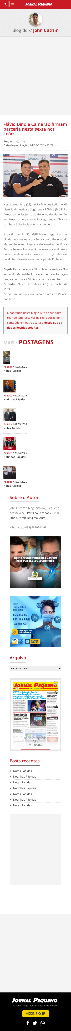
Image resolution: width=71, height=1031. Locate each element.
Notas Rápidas (22, 771)
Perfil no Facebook (39, 513)
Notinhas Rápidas (24, 776)
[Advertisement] (35, 76)
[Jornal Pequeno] (39, 4)
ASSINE (35, 1013)
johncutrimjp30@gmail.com (27, 518)
